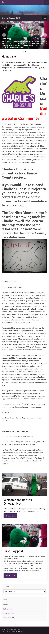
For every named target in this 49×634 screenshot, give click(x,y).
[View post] (24, 35)
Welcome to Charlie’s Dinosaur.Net (18, 501)
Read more (10, 516)
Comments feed (9, 613)
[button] (4, 35)
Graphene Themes (17, 631)
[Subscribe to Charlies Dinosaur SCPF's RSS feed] (3, 2)
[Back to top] (44, 629)
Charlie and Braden (17, 132)
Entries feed (7, 609)
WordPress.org (8, 617)
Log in (5, 605)
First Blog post (8, 39)
